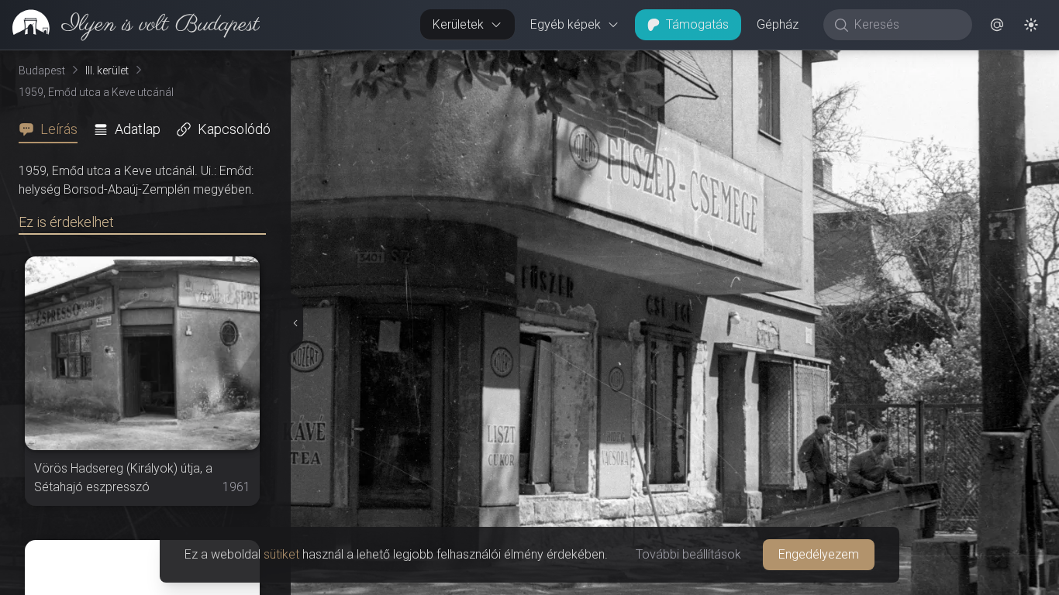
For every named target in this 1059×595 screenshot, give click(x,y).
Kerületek (458, 24)
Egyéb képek (565, 24)
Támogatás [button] (697, 24)
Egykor (774, 63)
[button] (996, 24)
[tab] (53, 129)
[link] (130, 24)
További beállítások (688, 554)
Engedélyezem (818, 554)
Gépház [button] (778, 24)
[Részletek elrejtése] (295, 323)
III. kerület (107, 70)
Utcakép (868, 63)
